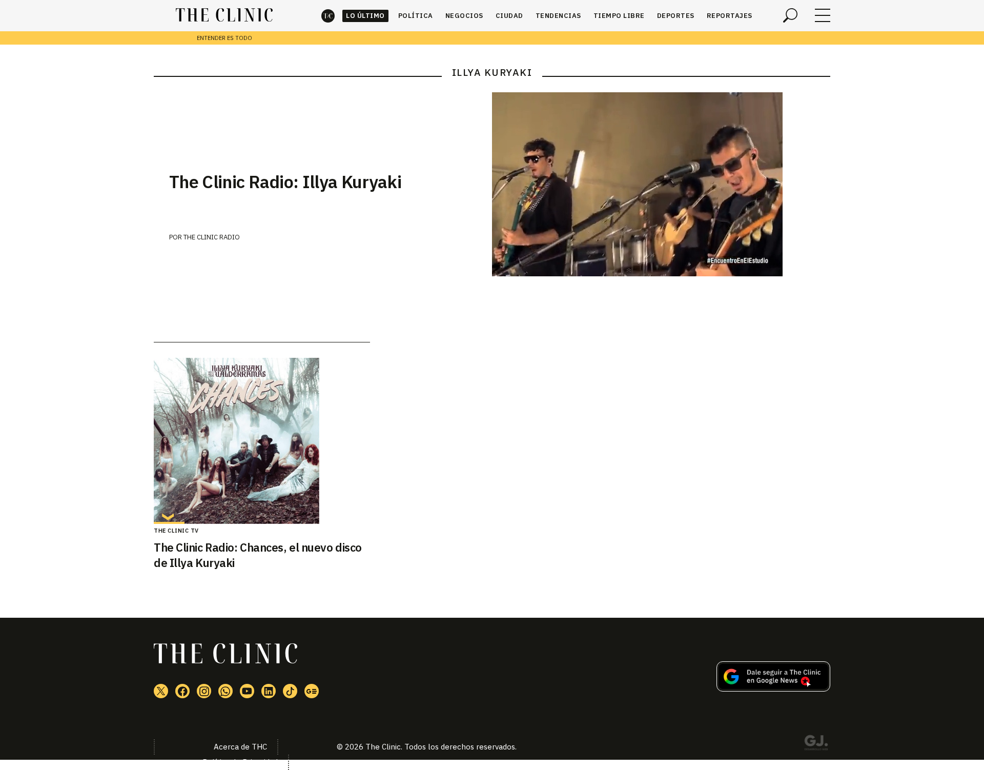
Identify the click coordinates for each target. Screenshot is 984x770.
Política (415, 15)
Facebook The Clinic (182, 691)
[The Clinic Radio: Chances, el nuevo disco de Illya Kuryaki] (262, 441)
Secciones (822, 15)
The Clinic (328, 15)
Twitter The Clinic (161, 691)
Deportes (675, 15)
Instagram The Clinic (204, 691)
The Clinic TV (176, 530)
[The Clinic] (224, 15)
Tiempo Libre (619, 15)
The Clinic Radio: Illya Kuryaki (285, 181)
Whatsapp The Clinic (225, 691)
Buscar (790, 15)
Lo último (365, 15)
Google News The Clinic (311, 691)
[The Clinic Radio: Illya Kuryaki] (661, 184)
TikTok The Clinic (290, 691)
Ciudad (509, 15)
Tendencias (558, 15)
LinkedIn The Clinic (268, 691)
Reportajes (729, 15)
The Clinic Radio (211, 237)
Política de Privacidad (240, 762)
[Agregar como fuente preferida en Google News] (773, 688)
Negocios (464, 15)
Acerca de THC (240, 747)
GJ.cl (816, 744)
